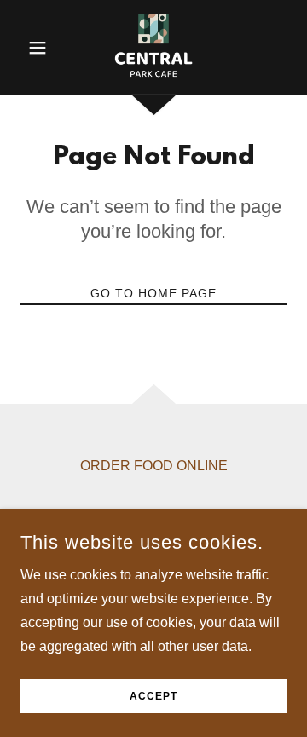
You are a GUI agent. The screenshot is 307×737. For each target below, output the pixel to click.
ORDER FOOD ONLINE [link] (154, 465)
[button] (40, 48)
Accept (153, 696)
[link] (153, 48)
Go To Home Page (153, 293)
